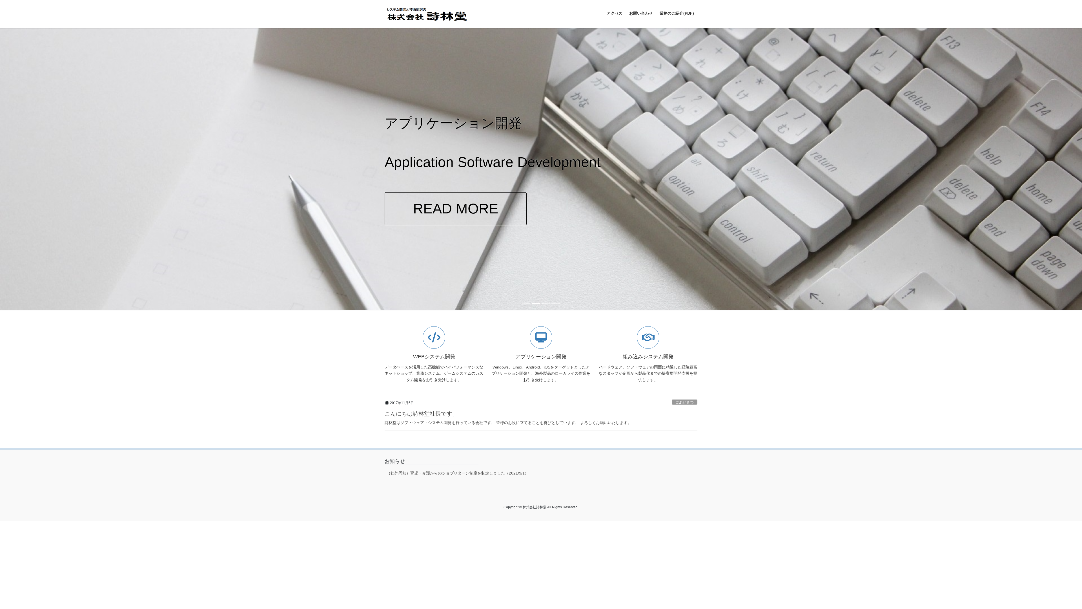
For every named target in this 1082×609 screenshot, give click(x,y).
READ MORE (455, 209)
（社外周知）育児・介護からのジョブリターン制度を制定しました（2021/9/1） (458, 473)
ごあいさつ (684, 402)
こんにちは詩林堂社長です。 (421, 414)
